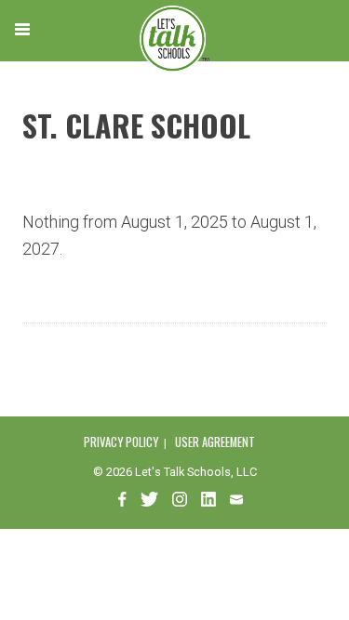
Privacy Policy (121, 442)
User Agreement (215, 442)
